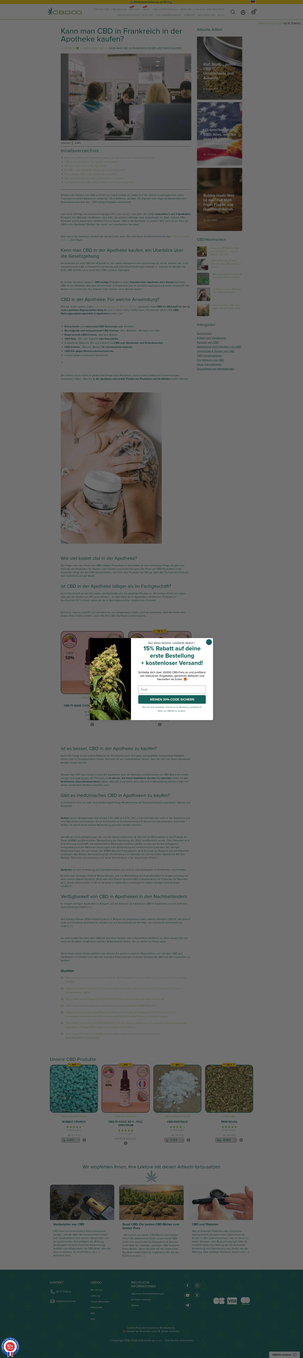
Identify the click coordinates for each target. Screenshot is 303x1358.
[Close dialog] (209, 642)
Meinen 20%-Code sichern (172, 699)
